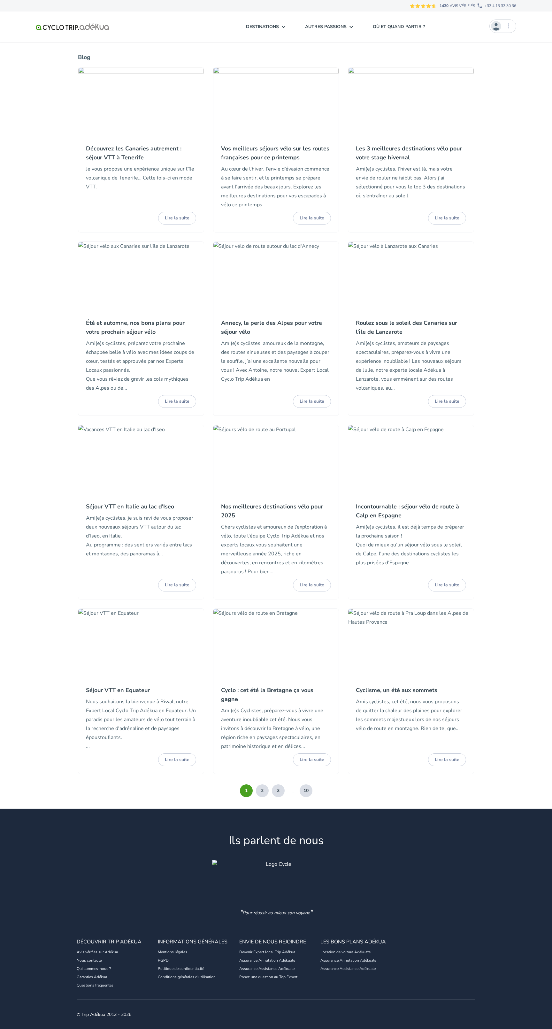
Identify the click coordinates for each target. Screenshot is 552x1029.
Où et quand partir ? (399, 27)
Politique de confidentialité (181, 968)
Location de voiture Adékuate (345, 952)
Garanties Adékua (92, 976)
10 (306, 791)
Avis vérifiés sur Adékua (97, 952)
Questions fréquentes (95, 985)
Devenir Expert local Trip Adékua (267, 952)
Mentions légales (172, 952)
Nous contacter (90, 960)
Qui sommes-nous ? (94, 968)
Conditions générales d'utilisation (187, 976)
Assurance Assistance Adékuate (267, 968)
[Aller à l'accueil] (72, 26)
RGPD (163, 960)
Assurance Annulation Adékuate (267, 960)
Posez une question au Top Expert (268, 976)
